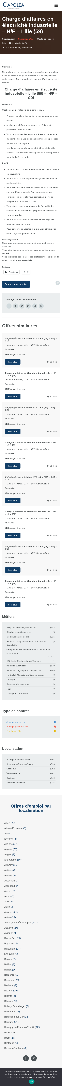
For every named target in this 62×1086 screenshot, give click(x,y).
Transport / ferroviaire (17, 693)
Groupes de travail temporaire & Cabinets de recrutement (28, 651)
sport (9, 689)
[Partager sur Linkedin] (28, 306)
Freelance (13, 731)
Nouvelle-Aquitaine (15, 783)
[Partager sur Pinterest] (21, 306)
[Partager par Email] (34, 306)
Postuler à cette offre (16, 284)
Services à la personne (17, 684)
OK (31, 1081)
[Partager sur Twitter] (15, 306)
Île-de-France (13, 773)
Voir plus (12, 362)
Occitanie (11, 778)
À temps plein (17, 726)
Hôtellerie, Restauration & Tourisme (23, 661)
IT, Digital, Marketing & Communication (25, 675)
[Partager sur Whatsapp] (41, 306)
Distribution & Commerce (18, 632)
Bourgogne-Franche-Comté (19, 764)
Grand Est (11, 769)
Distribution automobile (17, 637)
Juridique (11, 679)
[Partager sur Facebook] (9, 306)
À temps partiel (16, 722)
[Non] (58, 1076)
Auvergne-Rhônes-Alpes (18, 759)
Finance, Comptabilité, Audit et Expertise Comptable (26, 643)
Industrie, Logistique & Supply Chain (24, 670)
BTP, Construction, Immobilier (17, 47)
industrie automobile (16, 666)
